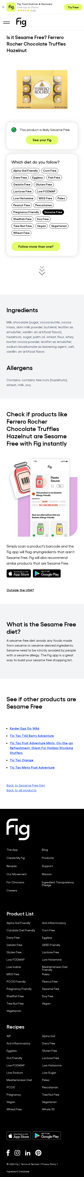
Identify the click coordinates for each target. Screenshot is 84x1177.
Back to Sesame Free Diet (26, 785)
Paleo (61, 198)
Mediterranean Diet (19, 1080)
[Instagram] (17, 1153)
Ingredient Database (18, 1171)
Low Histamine (23, 198)
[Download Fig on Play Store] (47, 1135)
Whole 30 (48, 1109)
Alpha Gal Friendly (25, 170)
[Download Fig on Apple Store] (19, 1135)
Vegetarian (59, 225)
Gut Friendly (14, 1058)
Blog (45, 849)
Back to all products (21, 790)
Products (48, 857)
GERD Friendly (51, 945)
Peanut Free (21, 205)
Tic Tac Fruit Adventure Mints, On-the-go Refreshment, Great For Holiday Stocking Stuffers (41, 748)
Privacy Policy (48, 1164)
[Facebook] (8, 1153)
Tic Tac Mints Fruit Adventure (32, 767)
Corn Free (49, 170)
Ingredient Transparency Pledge (58, 884)
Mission (47, 874)
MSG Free (45, 198)
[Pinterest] (38, 1153)
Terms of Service (30, 1164)
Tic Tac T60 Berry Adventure (32, 735)
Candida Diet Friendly (21, 930)
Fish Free (54, 177)
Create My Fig (16, 857)
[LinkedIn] (27, 1152)
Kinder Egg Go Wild (24, 728)
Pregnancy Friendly (26, 212)
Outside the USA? (20, 590)
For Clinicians (15, 882)
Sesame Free (53, 212)
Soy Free (43, 218)
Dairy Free (20, 177)
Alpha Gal (48, 1036)
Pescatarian (43, 205)
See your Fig (42, 140)
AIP (9, 1036)
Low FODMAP (46, 191)
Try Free (73, 7)
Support (47, 866)
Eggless (37, 177)
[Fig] (21, 22)
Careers (12, 890)
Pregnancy (14, 1094)
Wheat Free (21, 232)
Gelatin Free (21, 184)
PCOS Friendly (16, 981)
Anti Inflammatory (54, 923)
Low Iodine (14, 966)
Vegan (41, 225)
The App (12, 849)
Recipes (12, 866)
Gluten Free (44, 184)
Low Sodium (15, 1072)
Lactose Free (22, 191)
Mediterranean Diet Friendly (54, 968)
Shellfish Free (22, 218)
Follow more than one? (35, 246)
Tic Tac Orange (21, 760)
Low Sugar (49, 1072)
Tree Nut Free (22, 225)
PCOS (11, 1087)
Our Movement (17, 874)
